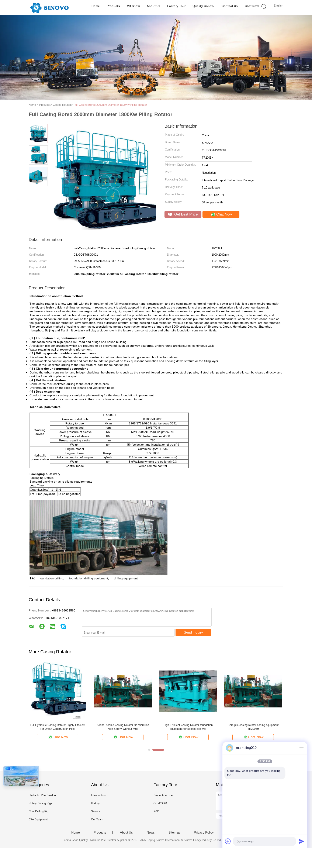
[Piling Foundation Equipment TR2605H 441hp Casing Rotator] (188, 691)
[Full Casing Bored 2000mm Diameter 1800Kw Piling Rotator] (253, 691)
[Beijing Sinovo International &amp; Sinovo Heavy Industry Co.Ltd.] (49, 7)
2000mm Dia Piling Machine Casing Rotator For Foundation (57, 726)
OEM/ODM (160, 803)
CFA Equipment (38, 819)
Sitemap (174, 832)
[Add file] (228, 841)
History (95, 803)
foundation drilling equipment (88, 578)
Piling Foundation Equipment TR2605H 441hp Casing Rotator (188, 726)
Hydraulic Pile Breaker (42, 795)
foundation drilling (51, 578)
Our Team (97, 819)
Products (113, 6)
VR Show (133, 6)
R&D (156, 811)
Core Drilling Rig (38, 811)
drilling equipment (126, 578)
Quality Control (204, 6)
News (151, 832)
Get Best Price (185, 214)
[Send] (301, 841)
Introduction (98, 795)
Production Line (163, 795)
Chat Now (252, 6)
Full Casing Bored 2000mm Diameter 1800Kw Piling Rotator (110, 104)
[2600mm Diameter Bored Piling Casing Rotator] (123, 691)
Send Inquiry (193, 632)
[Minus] (301, 747)
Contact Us (230, 6)
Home (95, 6)
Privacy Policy (204, 832)
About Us (153, 6)
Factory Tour (176, 6)
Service (95, 811)
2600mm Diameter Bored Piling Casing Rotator (123, 725)
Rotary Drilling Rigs (40, 803)
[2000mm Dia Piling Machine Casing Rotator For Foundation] (58, 691)
